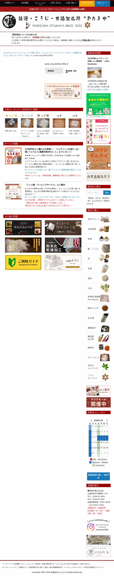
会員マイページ (102, 4)
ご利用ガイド (9, 3)
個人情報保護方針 (56, 567)
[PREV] (92, 420)
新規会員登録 (86, 3)
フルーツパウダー (64, 53)
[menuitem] (9, 4)
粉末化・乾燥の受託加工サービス (47, 564)
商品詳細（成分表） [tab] (71, 71)
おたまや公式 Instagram (69, 564)
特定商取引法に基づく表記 (38, 567)
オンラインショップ (21, 53)
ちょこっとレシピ (40, 4)
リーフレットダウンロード (73, 567)
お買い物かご (71, 3)
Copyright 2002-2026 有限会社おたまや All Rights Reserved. (57, 572)
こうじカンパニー (48, 53)
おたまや (6, 53)
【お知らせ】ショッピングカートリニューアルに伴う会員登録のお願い (57, 9)
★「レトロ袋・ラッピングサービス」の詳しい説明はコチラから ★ (52, 197)
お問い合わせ (56, 3)
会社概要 (24, 3)
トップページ (7, 564)
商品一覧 (34, 53)
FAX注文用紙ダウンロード (93, 567)
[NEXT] (105, 420)
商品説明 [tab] (51, 71)
